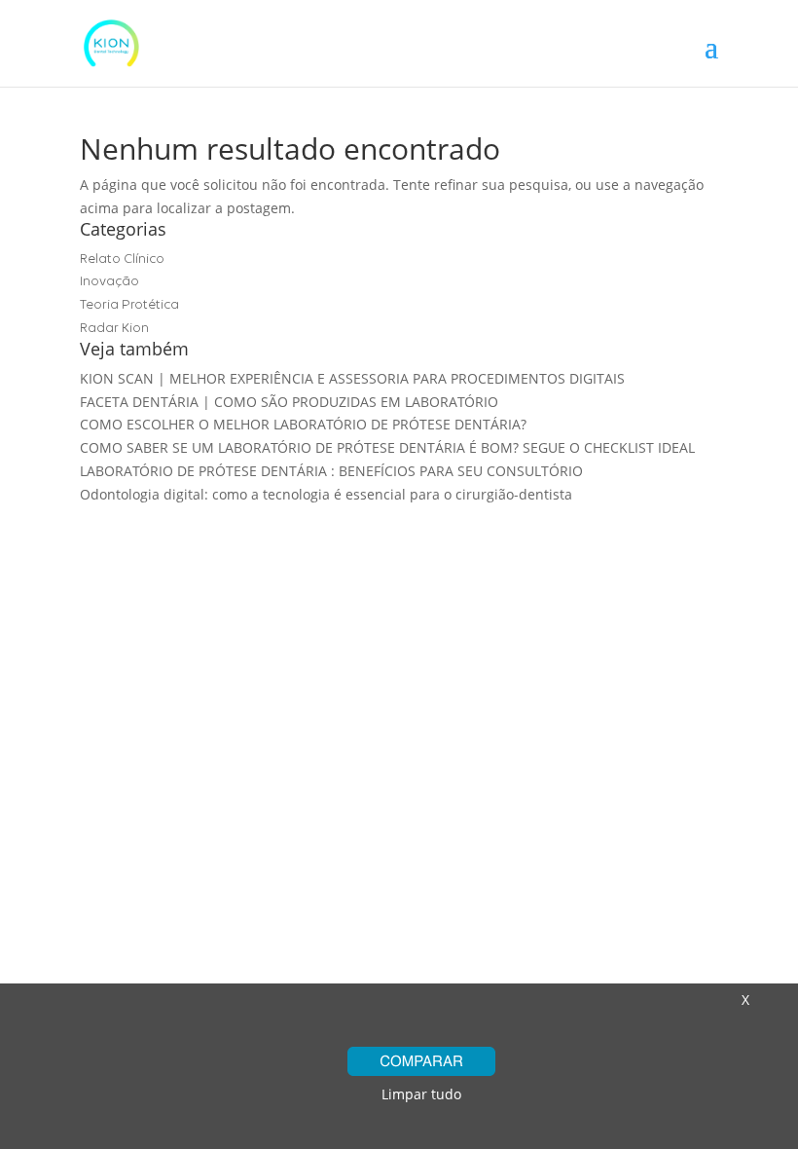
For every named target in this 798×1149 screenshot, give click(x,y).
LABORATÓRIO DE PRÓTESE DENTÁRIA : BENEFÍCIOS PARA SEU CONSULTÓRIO (331, 471)
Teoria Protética (129, 304)
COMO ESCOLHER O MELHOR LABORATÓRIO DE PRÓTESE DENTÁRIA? (303, 424)
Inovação (109, 281)
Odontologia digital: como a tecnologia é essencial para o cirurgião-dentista (326, 494)
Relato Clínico (122, 258)
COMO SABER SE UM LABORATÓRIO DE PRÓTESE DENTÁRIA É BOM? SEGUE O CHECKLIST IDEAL (387, 447)
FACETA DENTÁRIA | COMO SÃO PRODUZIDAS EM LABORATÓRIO (289, 401)
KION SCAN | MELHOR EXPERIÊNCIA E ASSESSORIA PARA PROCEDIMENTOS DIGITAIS (352, 378)
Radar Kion (114, 327)
